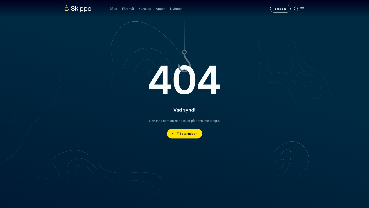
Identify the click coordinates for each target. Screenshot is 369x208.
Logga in (280, 8)
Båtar (113, 9)
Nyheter (176, 9)
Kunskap (145, 9)
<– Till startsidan (184, 134)
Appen (160, 9)
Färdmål (128, 9)
